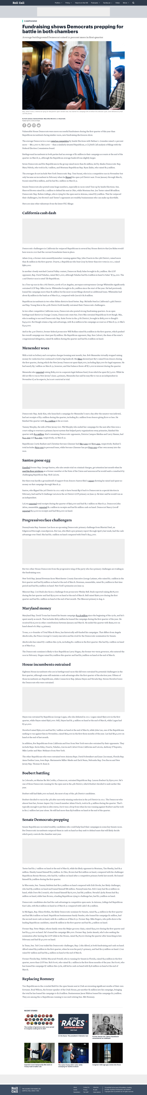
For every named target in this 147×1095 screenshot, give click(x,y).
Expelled (26, 468)
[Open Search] (133, 3)
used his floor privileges (32, 471)
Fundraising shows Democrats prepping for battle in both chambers (72, 29)
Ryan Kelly (62, 118)
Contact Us (86, 1087)
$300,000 (92, 448)
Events (75, 1090)
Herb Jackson (28, 118)
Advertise (95, 1087)
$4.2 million (50, 421)
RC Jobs (95, 1090)
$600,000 (39, 448)
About (75, 1087)
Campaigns (30, 21)
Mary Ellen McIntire (50, 118)
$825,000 (84, 444)
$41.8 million (82, 616)
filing (80, 359)
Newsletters (77, 1092)
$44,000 (26, 438)
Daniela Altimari (38, 118)
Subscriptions (97, 1092)
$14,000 (38, 438)
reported (40, 372)
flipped (69, 177)
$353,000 (96, 444)
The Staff (85, 1092)
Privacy (85, 1090)
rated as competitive (60, 141)
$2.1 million (39, 434)
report (91, 481)
